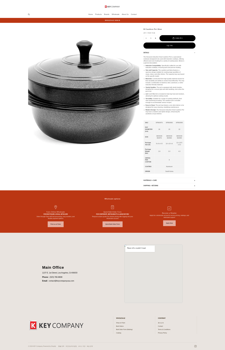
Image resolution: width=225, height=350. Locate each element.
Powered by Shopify (49, 346)
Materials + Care (150, 180)
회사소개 (161, 323)
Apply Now (169, 223)
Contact (160, 326)
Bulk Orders (120, 326)
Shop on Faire (120, 323)
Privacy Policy (162, 333)
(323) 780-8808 (56, 277)
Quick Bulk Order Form (112, 224)
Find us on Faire (56, 224)
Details (146, 53)
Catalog (118, 333)
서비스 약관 (81, 346)
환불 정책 (61, 346)
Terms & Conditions (164, 329)
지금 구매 (169, 45)
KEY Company (37, 346)
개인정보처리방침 (71, 346)
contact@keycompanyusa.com (61, 281)
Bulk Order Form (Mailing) (124, 329)
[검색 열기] (28, 14)
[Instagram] (195, 346)
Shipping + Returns (150, 185)
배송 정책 (90, 346)
